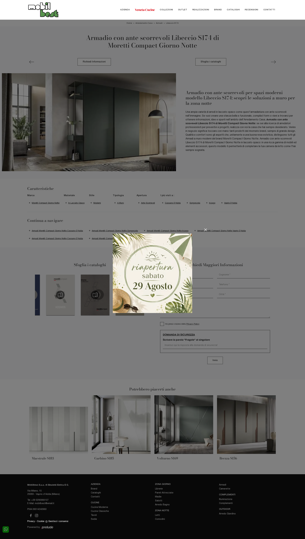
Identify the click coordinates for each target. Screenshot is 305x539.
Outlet (182, 10)
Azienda (125, 10)
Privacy (31, 521)
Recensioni (251, 10)
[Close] (205, 230)
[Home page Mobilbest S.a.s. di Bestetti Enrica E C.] (49, 9)
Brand (218, 10)
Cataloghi (233, 10)
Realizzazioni (200, 10)
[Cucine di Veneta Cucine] (144, 9)
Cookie (40, 521)
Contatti (269, 10)
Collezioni (166, 10)
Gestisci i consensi (58, 521)
